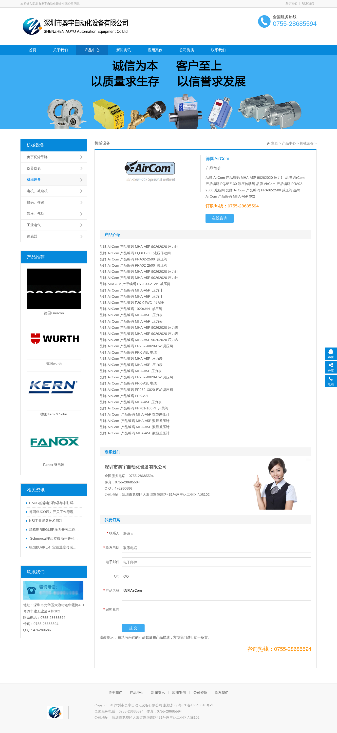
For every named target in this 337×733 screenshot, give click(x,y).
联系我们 (308, 3)
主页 (274, 143)
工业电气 (34, 225)
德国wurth (54, 364)
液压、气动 (35, 214)
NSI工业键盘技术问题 (45, 521)
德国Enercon (54, 313)
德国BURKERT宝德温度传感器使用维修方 (54, 547)
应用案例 (155, 50)
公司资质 (186, 50)
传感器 (32, 236)
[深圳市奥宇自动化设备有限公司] (75, 26)
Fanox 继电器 (53, 465)
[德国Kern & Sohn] (54, 390)
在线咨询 (219, 218)
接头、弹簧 (35, 202)
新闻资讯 (123, 50)
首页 (32, 50)
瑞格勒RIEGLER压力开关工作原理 (54, 529)
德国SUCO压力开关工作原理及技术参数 (54, 512)
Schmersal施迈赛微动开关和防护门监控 (54, 538)
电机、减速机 (37, 191)
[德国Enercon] (54, 288)
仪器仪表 (34, 168)
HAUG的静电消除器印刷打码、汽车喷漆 (54, 503)
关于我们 (291, 3)
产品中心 (92, 50)
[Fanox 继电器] (54, 441)
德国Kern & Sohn (53, 414)
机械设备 (35, 145)
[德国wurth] (54, 340)
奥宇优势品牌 (37, 157)
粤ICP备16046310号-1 (195, 705)
